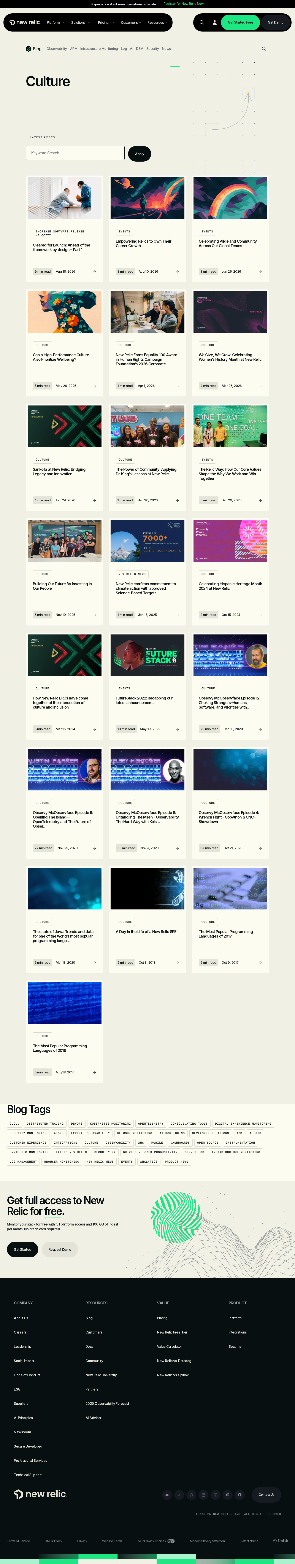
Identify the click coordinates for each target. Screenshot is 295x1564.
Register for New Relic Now (183, 4)
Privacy (82, 1541)
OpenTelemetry (150, 1123)
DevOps (77, 1123)
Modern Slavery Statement (207, 1541)
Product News (176, 1161)
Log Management (23, 1161)
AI (131, 48)
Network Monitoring (134, 1133)
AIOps (59, 1133)
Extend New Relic (71, 1152)
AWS (141, 1142)
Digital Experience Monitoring (243, 1123)
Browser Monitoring (61, 1161)
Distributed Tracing (45, 1123)
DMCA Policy (53, 1541)
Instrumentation (240, 1142)
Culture (91, 1142)
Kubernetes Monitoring (110, 1123)
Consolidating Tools (189, 1123)
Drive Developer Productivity (150, 1152)
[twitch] (227, 1495)
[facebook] (240, 1495)
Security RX (105, 1152)
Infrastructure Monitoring (99, 48)
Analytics (149, 1161)
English (283, 1540)
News (166, 48)
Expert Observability (90, 1133)
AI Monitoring (172, 1133)
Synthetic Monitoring (29, 1152)
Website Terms (112, 1541)
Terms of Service (18, 1541)
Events (127, 1161)
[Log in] (214, 22)
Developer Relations (210, 1133)
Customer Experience (28, 1142)
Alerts (255, 1133)
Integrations (65, 1142)
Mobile (157, 1142)
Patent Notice (250, 1541)
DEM (139, 48)
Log (124, 48)
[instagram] (215, 1495)
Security (152, 48)
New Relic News (100, 1161)
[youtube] (167, 1495)
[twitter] (179, 1495)
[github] (191, 1495)
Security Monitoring (28, 1133)
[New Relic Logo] (24, 22)
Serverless (194, 1152)
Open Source (208, 1142)
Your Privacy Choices (151, 1541)
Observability (56, 48)
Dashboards (180, 1142)
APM (74, 48)
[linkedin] (203, 1495)
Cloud (14, 1123)
